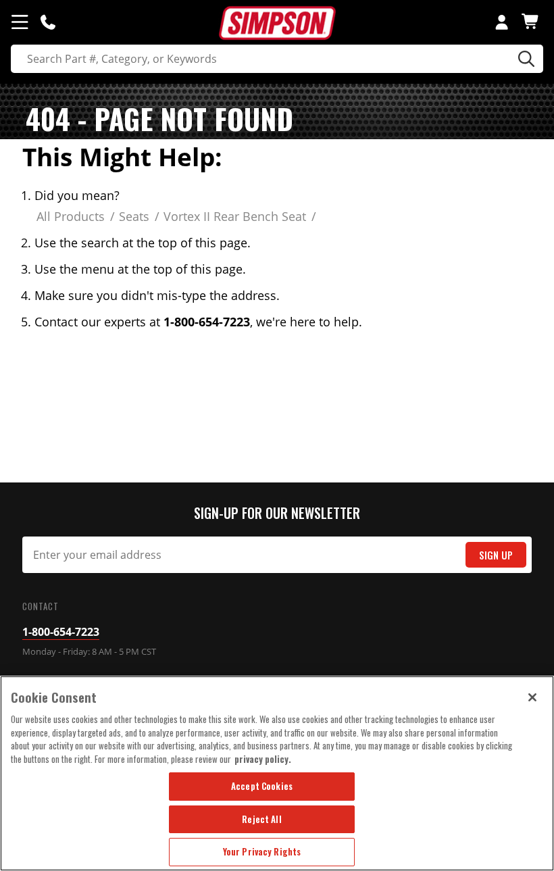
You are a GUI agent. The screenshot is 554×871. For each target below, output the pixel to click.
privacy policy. (262, 759)
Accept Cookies (262, 786)
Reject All (261, 819)
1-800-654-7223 (60, 631)
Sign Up (496, 555)
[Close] (532, 697)
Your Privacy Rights (262, 851)
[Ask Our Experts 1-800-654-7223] (48, 21)
